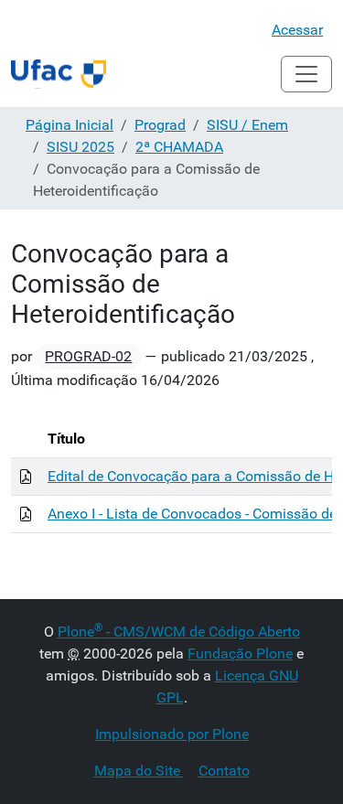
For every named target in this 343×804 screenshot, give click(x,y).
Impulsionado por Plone (172, 734)
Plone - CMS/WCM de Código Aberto (179, 631)
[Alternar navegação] (306, 74)
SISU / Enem (247, 125)
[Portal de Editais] (58, 74)
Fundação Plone (240, 653)
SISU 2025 (80, 146)
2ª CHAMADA (179, 146)
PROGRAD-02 (88, 356)
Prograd (160, 125)
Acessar (297, 29)
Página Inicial (69, 125)
